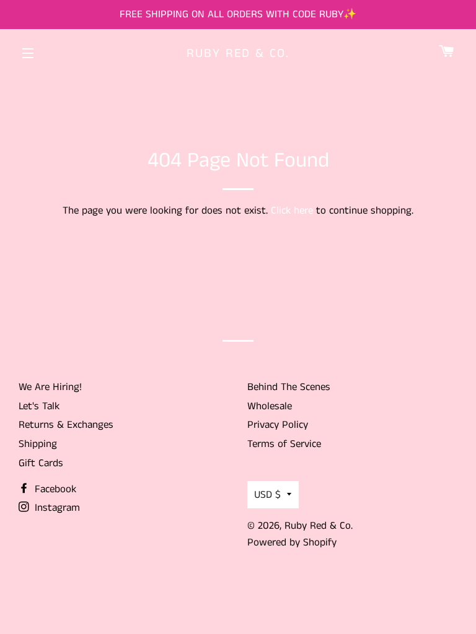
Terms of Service (284, 443)
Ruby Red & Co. (238, 54)
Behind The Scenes (288, 387)
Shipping (38, 443)
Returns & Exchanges (66, 424)
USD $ (267, 494)
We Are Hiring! (50, 387)
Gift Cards (41, 463)
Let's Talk (39, 406)
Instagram (56, 507)
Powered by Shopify (292, 542)
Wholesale (269, 406)
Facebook (54, 489)
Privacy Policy (277, 424)
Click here (292, 210)
